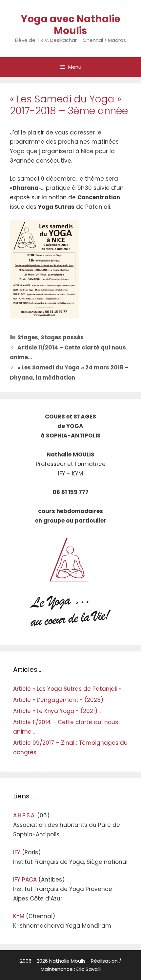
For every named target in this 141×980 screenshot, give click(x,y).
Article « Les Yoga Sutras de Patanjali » (67, 689)
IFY (16, 852)
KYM (18, 916)
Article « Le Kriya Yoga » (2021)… (57, 711)
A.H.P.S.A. (24, 815)
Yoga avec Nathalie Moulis (70, 25)
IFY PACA (25, 879)
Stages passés (62, 337)
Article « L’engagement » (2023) (58, 700)
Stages (27, 337)
